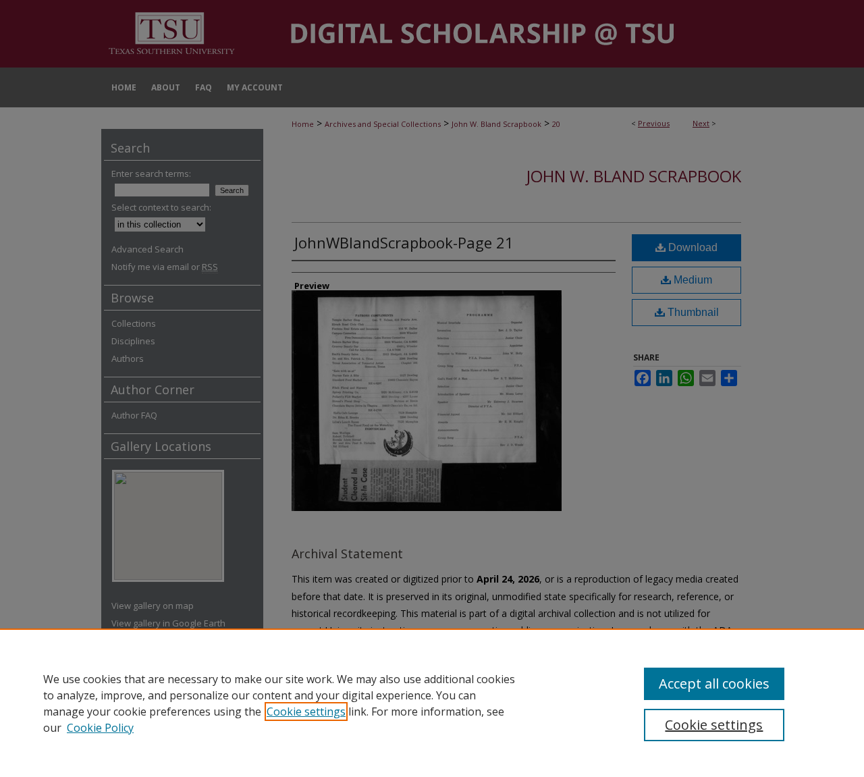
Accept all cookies (714, 683)
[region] (432, 702)
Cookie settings (306, 711)
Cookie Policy (100, 727)
